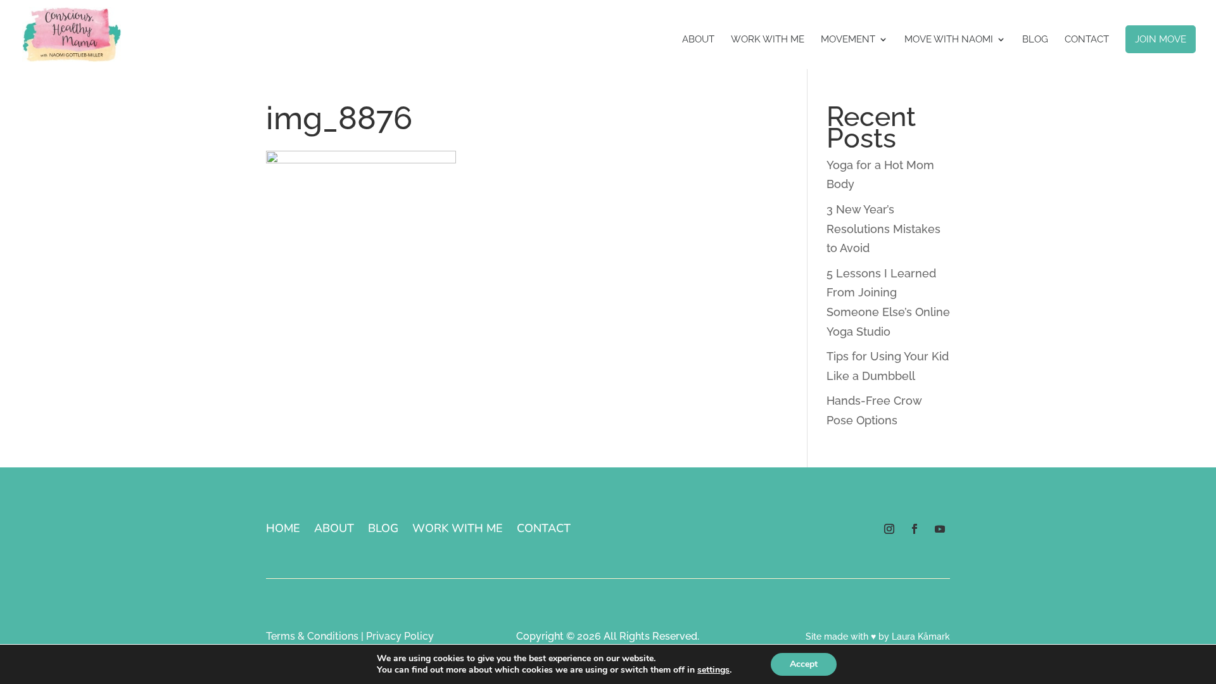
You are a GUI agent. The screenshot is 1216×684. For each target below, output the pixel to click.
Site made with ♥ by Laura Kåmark (878, 636)
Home (283, 530)
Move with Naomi (948, 40)
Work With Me (767, 40)
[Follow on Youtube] (940, 529)
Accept (804, 664)
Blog (1035, 40)
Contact (1087, 40)
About (698, 40)
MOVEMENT (848, 40)
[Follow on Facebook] (914, 529)
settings (713, 670)
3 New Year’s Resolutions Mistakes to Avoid (883, 229)
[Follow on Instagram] (889, 529)
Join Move (1160, 39)
